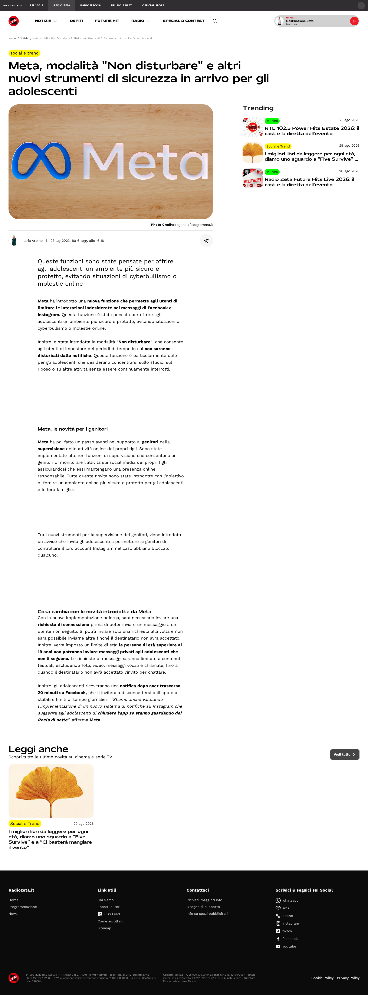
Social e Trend (24, 53)
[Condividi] (206, 240)
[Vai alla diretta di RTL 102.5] (354, 21)
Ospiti (76, 21)
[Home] (14, 21)
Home (12, 38)
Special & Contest (184, 21)
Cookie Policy (322, 965)
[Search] (214, 21)
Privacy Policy (348, 965)
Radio (137, 21)
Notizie (43, 21)
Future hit (107, 21)
